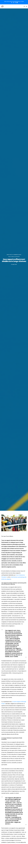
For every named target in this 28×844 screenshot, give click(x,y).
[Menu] (26, 6)
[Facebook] (13, 2)
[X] (11, 2)
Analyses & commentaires (14, 254)
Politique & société (14, 256)
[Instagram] (15, 2)
